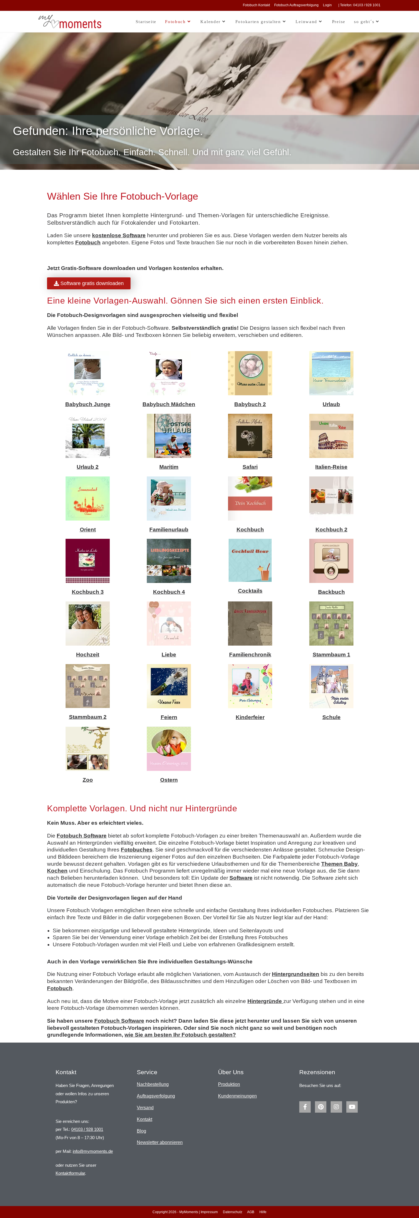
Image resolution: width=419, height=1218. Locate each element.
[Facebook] (305, 1107)
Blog (141, 1131)
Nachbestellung (153, 1084)
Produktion (229, 1084)
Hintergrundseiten (295, 974)
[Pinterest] (320, 1107)
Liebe (169, 655)
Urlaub (331, 404)
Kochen (57, 871)
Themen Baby (339, 864)
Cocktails (250, 591)
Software (241, 878)
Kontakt (144, 1119)
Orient (88, 530)
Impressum (209, 1212)
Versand (145, 1107)
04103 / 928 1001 (87, 1129)
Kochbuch (250, 530)
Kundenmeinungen (237, 1096)
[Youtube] (352, 1107)
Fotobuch (88, 242)
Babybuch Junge (87, 404)
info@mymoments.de (93, 1151)
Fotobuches (136, 850)
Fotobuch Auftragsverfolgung (296, 5)
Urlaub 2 (88, 467)
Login (327, 5)
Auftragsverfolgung (156, 1096)
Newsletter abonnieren (160, 1142)
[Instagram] (336, 1107)
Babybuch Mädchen (169, 404)
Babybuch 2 (250, 404)
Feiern (169, 717)
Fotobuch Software (82, 836)
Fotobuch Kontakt (256, 5)
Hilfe (263, 1212)
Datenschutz (232, 1212)
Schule (331, 717)
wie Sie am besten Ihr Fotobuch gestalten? (180, 1035)
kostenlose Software (119, 235)
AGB (250, 1212)
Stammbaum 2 (88, 717)
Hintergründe (265, 1001)
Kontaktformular (70, 1173)
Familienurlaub (168, 530)
